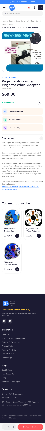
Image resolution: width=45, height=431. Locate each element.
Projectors (35, 21)
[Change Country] (29, 7)
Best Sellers (7, 370)
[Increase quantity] (13, 427)
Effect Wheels (7, 24)
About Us (6, 334)
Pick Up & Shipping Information (15, 338)
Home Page (7, 357)
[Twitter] (10, 321)
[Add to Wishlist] (40, 102)
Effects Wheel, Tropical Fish (10, 229)
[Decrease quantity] (4, 427)
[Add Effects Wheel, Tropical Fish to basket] (17, 236)
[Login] (34, 7)
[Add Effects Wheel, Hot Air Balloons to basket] (17, 269)
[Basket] (40, 7)
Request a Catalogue (11, 381)
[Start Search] (5, 14)
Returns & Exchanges (11, 342)
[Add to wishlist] (17, 213)
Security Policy (8, 354)
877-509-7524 (12, 398)
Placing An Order (9, 350)
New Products (8, 374)
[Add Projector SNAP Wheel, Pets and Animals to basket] (39, 236)
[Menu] (4, 7)
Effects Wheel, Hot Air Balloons (10, 263)
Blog (4, 378)
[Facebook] (4, 321)
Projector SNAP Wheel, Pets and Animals (32, 231)
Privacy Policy (8, 346)
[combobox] (24, 14)
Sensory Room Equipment (19, 21)
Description (8, 138)
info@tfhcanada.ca (16, 394)
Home (4, 21)
